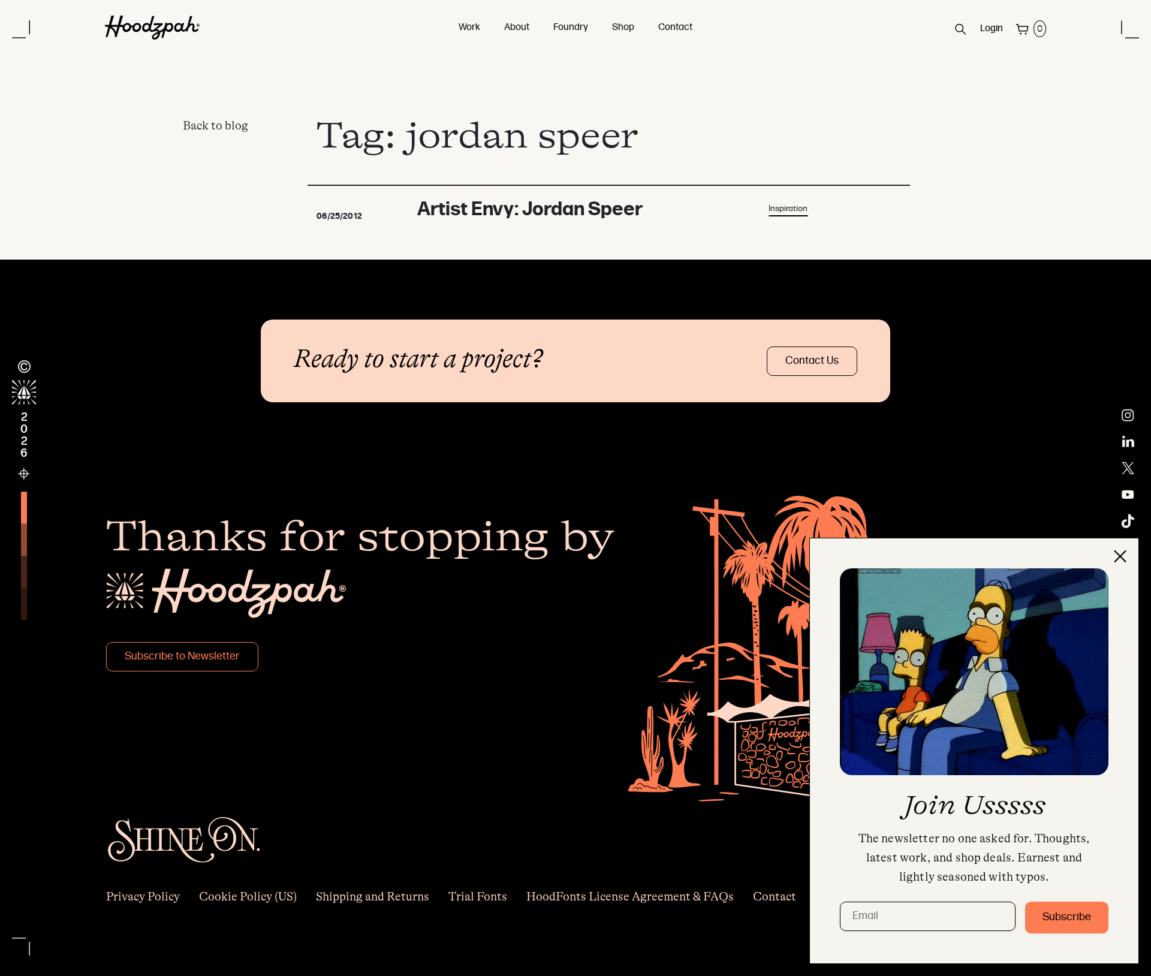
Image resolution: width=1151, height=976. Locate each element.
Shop (623, 27)
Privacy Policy (143, 896)
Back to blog (215, 125)
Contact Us (812, 361)
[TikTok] (1127, 521)
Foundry (570, 27)
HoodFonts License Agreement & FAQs (630, 896)
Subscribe (1066, 917)
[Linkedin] (1128, 441)
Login (991, 29)
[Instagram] (1127, 415)
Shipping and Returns (372, 896)
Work (469, 27)
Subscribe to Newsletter (182, 656)
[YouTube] (1127, 494)
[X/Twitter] (1127, 468)
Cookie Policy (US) (248, 896)
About (516, 27)
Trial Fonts (477, 896)
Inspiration (788, 208)
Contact (675, 27)
